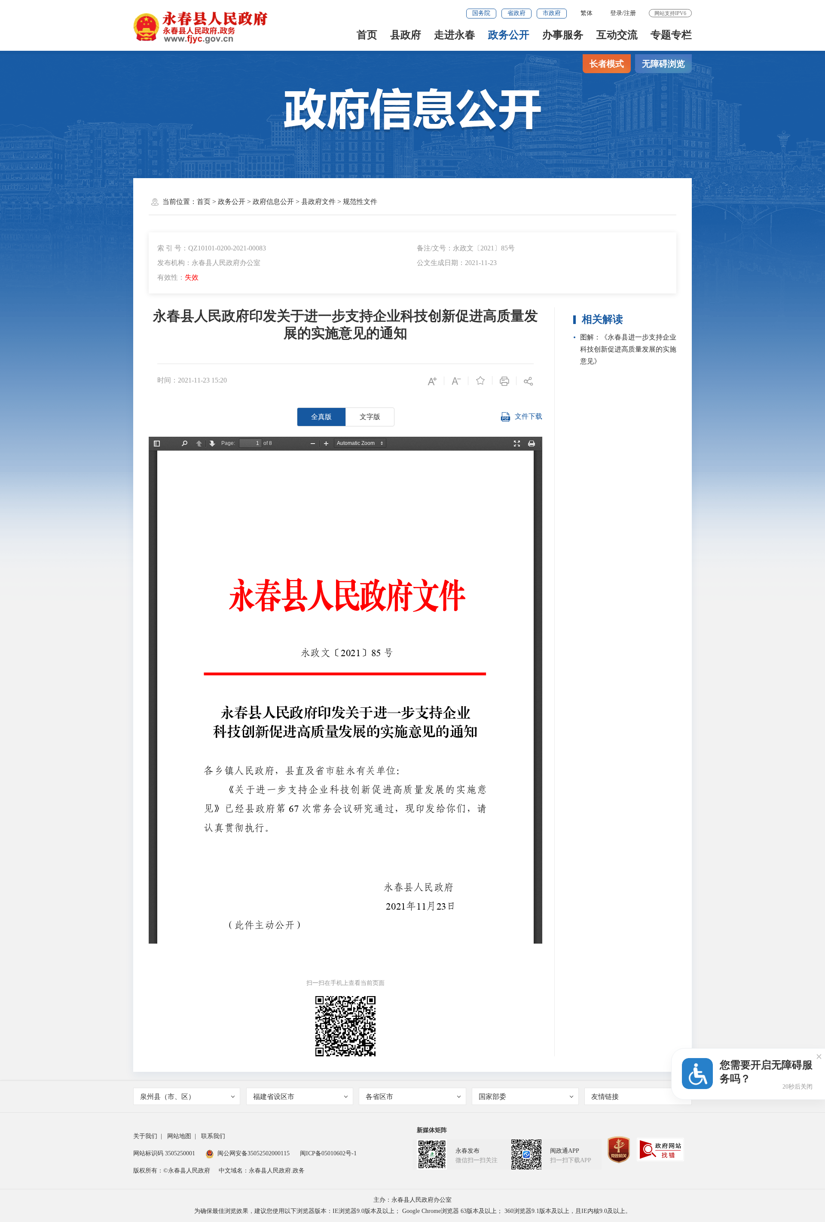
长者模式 (607, 63)
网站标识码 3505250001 (164, 1153)
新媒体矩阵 (432, 1130)
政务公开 (508, 34)
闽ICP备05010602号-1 (328, 1153)
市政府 (552, 13)
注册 (630, 13)
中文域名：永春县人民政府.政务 (262, 1170)
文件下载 (528, 416)
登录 (616, 13)
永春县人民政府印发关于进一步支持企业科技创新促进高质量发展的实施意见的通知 (345, 324)
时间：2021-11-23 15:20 (192, 380)
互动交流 (617, 34)
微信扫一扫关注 (476, 1160)
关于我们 (145, 1136)
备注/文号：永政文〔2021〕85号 (466, 248)
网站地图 (179, 1136)
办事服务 (563, 34)
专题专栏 (671, 34)
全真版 (321, 416)
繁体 (587, 13)
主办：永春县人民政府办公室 (412, 1200)
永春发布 (467, 1151)
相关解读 (602, 319)
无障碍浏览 (663, 63)
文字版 (370, 416)
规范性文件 (360, 201)
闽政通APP (564, 1151)
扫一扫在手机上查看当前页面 (345, 983)
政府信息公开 (273, 201)
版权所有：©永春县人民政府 (171, 1170)
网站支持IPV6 (670, 13)
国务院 (481, 13)
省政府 (516, 13)
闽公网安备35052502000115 (253, 1153)
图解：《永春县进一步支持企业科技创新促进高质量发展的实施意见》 (628, 349)
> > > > (287, 201)
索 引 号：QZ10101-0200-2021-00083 (211, 248)
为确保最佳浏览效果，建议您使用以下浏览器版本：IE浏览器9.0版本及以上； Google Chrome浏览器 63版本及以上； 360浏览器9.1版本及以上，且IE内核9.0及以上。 (412, 1211)
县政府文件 (318, 201)
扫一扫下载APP (570, 1160)
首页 (367, 34)
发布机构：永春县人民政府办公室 (208, 262)
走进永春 (454, 34)
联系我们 (213, 1136)
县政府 (405, 34)
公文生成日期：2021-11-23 (457, 262)
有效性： (178, 277)
